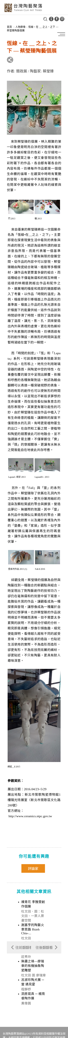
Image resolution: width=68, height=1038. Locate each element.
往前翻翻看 (24, 948)
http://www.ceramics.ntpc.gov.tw (30, 816)
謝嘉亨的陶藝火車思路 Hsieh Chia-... (32, 929)
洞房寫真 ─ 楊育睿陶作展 (33, 996)
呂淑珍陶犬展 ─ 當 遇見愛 (32, 982)
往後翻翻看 (44, 948)
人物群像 (20, 27)
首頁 (9, 27)
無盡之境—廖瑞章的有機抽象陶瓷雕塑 (32, 965)
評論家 (33, 869)
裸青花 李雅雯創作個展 (33, 904)
